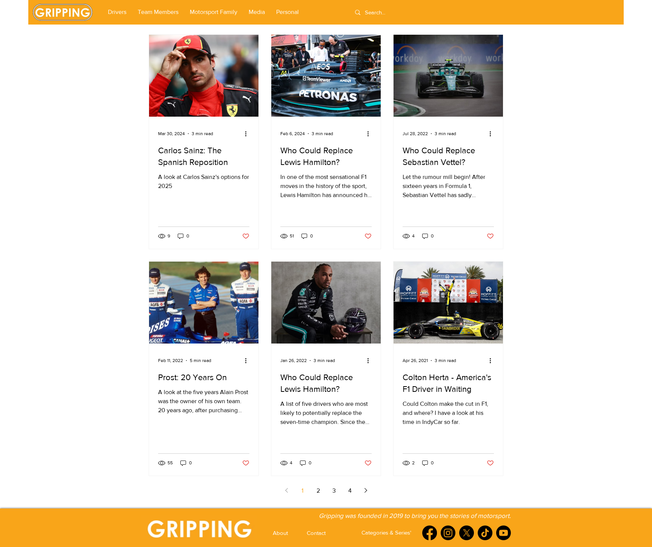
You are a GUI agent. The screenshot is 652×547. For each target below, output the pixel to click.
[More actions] (248, 133)
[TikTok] (485, 532)
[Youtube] (503, 532)
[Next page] (365, 490)
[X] (466, 532)
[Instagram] (448, 532)
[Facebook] (429, 532)
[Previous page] (286, 490)
